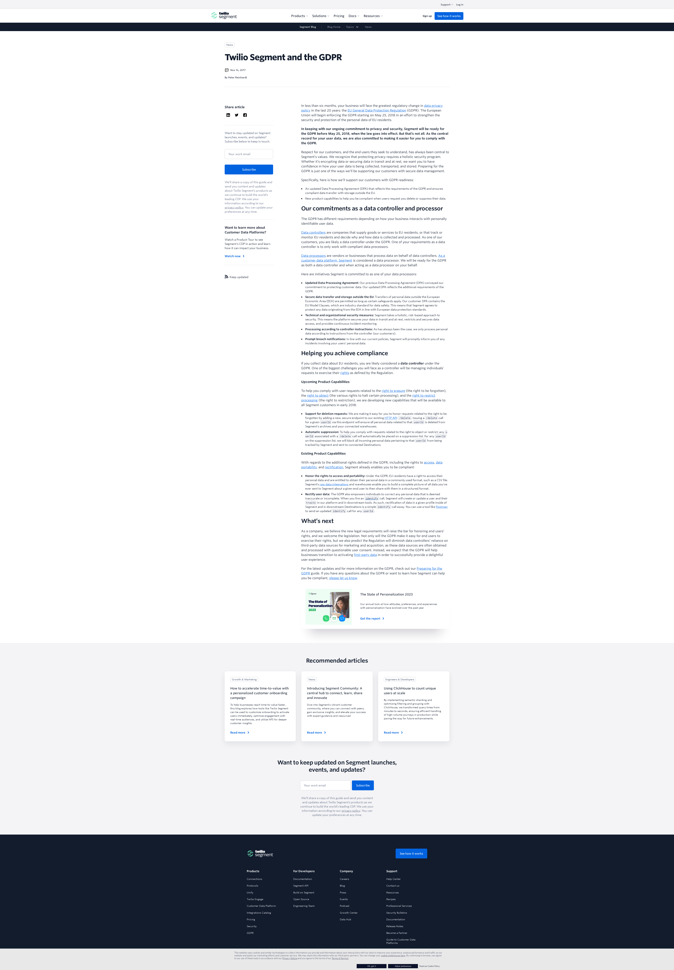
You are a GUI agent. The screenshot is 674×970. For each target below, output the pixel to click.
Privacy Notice (289, 958)
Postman (442, 507)
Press (343, 892)
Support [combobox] (446, 4)
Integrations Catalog (259, 912)
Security (252, 926)
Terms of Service (340, 958)
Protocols (252, 885)
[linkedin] (228, 115)
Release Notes (394, 926)
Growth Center (349, 912)
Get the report (370, 618)
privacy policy (234, 207)
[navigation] (337, 27)
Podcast (344, 905)
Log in (459, 4)
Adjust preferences (403, 966)
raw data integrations (334, 484)
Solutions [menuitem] (319, 16)
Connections (254, 879)
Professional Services (399, 905)
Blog (342, 885)
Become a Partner (396, 933)
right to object (318, 395)
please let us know (343, 578)
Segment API (300, 885)
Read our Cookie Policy (429, 966)
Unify (250, 892)
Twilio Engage (255, 899)
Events (344, 899)
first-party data (365, 555)
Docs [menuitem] (352, 16)
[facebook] (245, 115)
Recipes (391, 899)
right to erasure (393, 391)
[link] (352, 27)
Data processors (313, 256)
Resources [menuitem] (372, 16)
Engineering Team (304, 905)
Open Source (301, 899)
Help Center (393, 879)
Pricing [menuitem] (339, 16)
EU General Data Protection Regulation (377, 110)
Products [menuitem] (298, 16)
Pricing (251, 919)
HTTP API (391, 418)
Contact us (392, 885)
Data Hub (345, 919)
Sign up (427, 16)
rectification (334, 467)
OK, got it (371, 966)
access (429, 462)
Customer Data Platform (261, 905)
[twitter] (236, 115)
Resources (392, 892)
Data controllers (313, 232)
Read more (237, 732)
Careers (344, 879)
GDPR (250, 933)
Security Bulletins (396, 912)
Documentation (302, 879)
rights (344, 373)
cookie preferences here (393, 955)
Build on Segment (303, 892)
